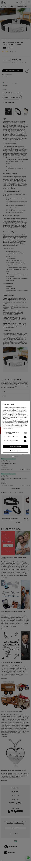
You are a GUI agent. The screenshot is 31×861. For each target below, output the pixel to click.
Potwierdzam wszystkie (15, 446)
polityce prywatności (7, 415)
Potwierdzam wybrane (15, 450)
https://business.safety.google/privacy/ (12, 420)
